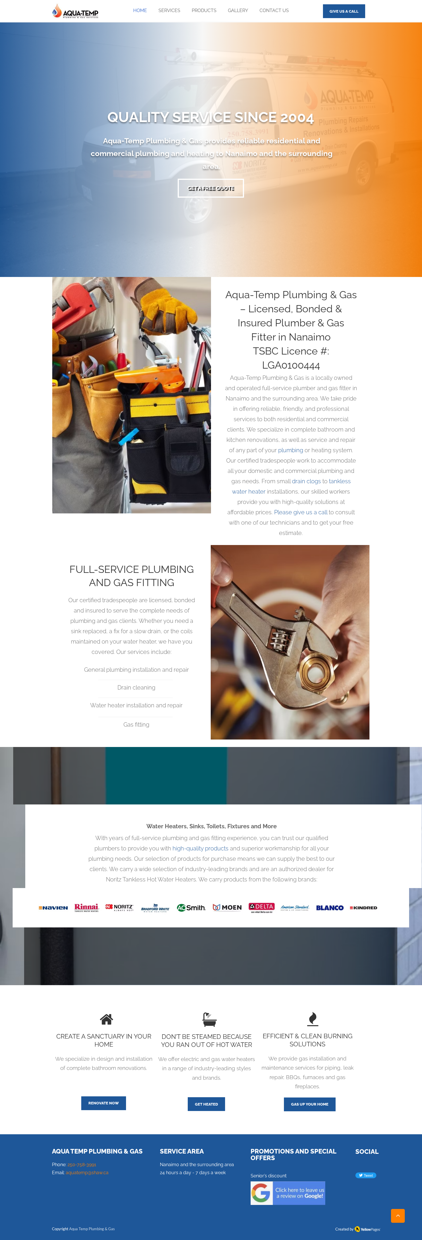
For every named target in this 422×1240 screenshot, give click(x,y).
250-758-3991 (81, 1164)
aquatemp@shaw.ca (87, 1172)
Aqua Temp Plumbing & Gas (92, 1228)
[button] (169, 10)
